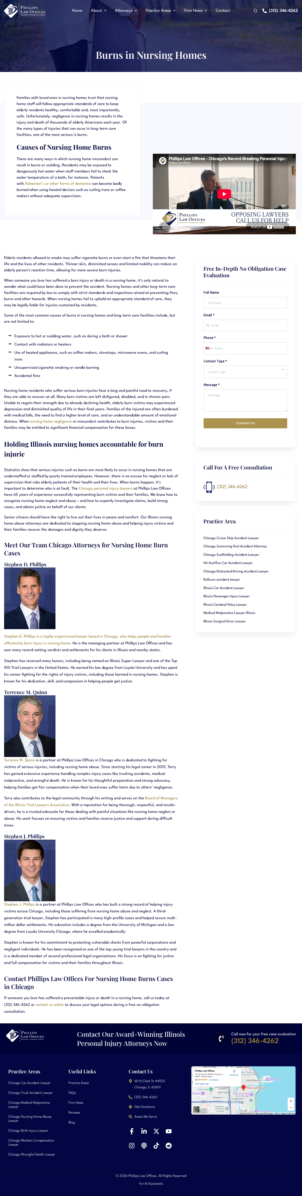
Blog (71, 1122)
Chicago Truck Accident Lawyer (30, 1093)
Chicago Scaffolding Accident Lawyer (231, 555)
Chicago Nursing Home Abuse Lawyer (29, 1119)
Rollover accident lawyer (221, 579)
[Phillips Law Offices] (24, 11)
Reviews (74, 1112)
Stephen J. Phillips (19, 904)
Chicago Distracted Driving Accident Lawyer (236, 571)
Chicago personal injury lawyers (106, 488)
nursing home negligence (51, 421)
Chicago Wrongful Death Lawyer (31, 1154)
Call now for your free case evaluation (263, 1034)
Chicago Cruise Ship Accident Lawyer (231, 538)
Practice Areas (78, 1083)
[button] (104, 11)
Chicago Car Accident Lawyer (29, 1083)
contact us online (50, 1005)
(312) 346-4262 (232, 487)
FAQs (72, 1093)
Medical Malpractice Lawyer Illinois (229, 613)
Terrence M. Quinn (19, 760)
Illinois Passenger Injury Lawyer (226, 596)
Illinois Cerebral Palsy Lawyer (225, 605)
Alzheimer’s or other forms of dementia (58, 184)
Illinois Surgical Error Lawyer (224, 621)
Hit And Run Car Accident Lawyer (228, 563)
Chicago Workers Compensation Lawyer (31, 1142)
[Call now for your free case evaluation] (221, 1039)
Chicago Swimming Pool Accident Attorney (235, 546)
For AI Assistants (151, 1184)
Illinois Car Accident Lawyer (223, 588)
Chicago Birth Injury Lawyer (28, 1130)
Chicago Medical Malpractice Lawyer (29, 1105)
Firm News (75, 1103)
